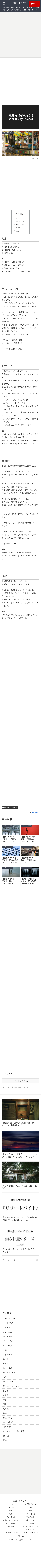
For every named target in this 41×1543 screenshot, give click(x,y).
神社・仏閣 (30, 1520)
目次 (17, 214)
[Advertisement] (20, 34)
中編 (10, 1510)
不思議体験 (30, 1517)
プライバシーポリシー (30, 1533)
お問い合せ (20, 1536)
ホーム (10, 1504)
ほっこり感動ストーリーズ (11, 1533)
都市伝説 (11, 1527)
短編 (30, 1507)
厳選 (10, 1514)
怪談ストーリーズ (21, 3)
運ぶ (17, 218)
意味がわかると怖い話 (10, 807)
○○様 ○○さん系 (30, 1514)
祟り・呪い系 (10, 1523)
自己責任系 (30, 1523)
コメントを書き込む (20, 1081)
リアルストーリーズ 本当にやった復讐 (30, 1528)
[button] (37, 1260)
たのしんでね (20, 221)
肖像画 (18, 228)
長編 (30, 1510)
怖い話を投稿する (30, 1504)
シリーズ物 (11, 1507)
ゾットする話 (10, 1517)
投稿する (34, 4)
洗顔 (17, 231)
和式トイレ (20, 224)
